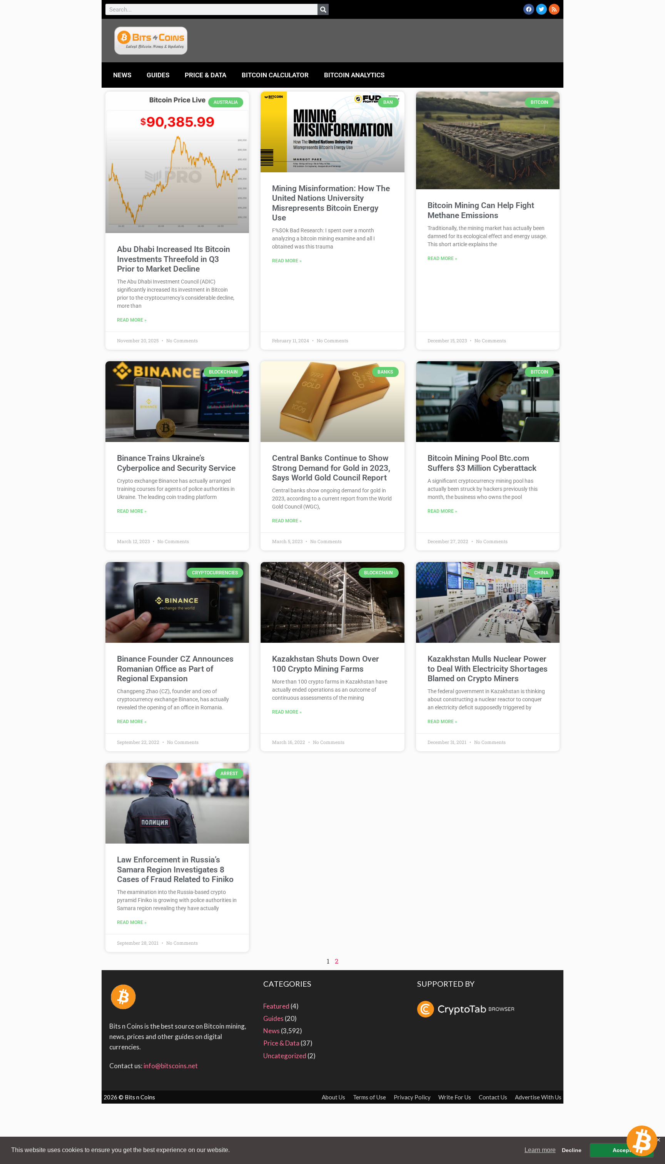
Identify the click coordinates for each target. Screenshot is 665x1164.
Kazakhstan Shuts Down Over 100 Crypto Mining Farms (325, 663)
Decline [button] (571, 1150)
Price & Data (205, 75)
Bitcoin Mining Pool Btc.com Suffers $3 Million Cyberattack (482, 463)
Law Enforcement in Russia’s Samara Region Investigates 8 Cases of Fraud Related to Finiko (175, 869)
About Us (333, 1097)
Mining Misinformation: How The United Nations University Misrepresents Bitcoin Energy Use (331, 203)
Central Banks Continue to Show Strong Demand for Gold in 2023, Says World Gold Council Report (331, 468)
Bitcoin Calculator (275, 75)
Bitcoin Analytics (354, 75)
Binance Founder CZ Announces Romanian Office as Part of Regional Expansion (175, 668)
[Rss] (554, 9)
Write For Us (454, 1097)
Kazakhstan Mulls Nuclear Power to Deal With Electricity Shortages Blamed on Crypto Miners (488, 668)
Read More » (132, 320)
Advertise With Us (538, 1097)
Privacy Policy (412, 1097)
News (122, 75)
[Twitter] (541, 9)
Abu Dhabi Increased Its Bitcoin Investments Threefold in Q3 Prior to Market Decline (173, 259)
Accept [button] (622, 1150)
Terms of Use (369, 1097)
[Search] (323, 9)
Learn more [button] (540, 1150)
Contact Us (493, 1097)
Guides (158, 75)
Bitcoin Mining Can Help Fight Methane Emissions (481, 210)
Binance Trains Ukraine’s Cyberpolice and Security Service (176, 463)
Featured (276, 1006)
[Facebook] (528, 9)
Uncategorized (284, 1056)
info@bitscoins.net (171, 1066)
